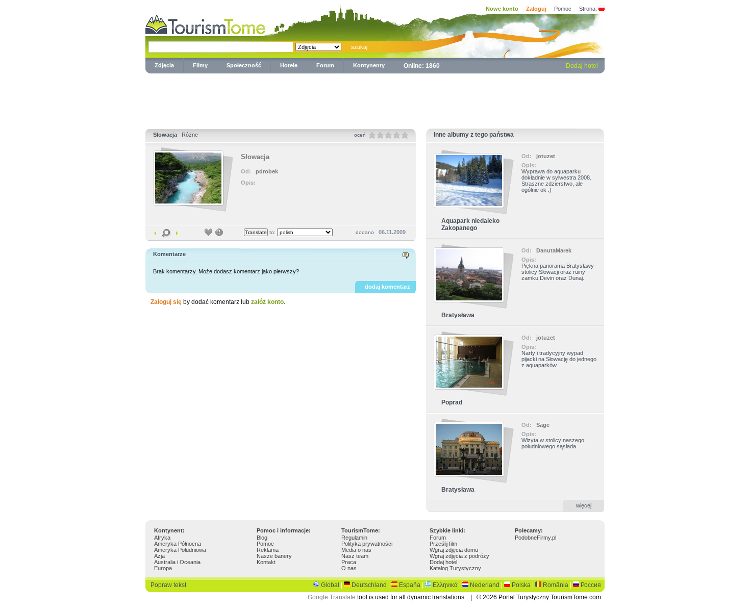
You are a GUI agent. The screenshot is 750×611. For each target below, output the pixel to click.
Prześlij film (443, 544)
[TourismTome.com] (205, 23)
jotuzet (545, 156)
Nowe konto (502, 9)
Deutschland (369, 585)
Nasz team (354, 556)
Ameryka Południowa (180, 550)
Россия (591, 585)
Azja (159, 556)
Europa (163, 568)
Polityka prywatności (366, 544)
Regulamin (354, 537)
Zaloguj (536, 9)
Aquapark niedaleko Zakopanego (470, 224)
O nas (349, 568)
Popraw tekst (168, 585)
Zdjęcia (164, 65)
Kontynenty (369, 65)
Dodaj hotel (582, 65)
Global (330, 585)
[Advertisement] (375, 99)
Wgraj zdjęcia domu (454, 550)
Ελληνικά (445, 585)
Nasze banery (274, 556)
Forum (325, 65)
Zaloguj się (166, 302)
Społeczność (244, 65)
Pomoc (562, 9)
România (555, 585)
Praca (348, 562)
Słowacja (165, 135)
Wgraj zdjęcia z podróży (459, 556)
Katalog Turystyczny (455, 568)
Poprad (451, 402)
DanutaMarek (553, 250)
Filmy (200, 65)
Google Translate (332, 597)
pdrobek (267, 171)
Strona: (588, 9)
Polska (521, 585)
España (409, 585)
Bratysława (457, 315)
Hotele (288, 65)
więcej (583, 505)
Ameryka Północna (177, 544)
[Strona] (601, 8)
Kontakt (266, 562)
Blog (262, 537)
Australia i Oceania (177, 562)
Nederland (484, 585)
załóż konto (267, 302)
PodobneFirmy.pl (535, 537)
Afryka (162, 537)
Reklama (268, 550)
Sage (542, 425)
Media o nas (356, 550)
